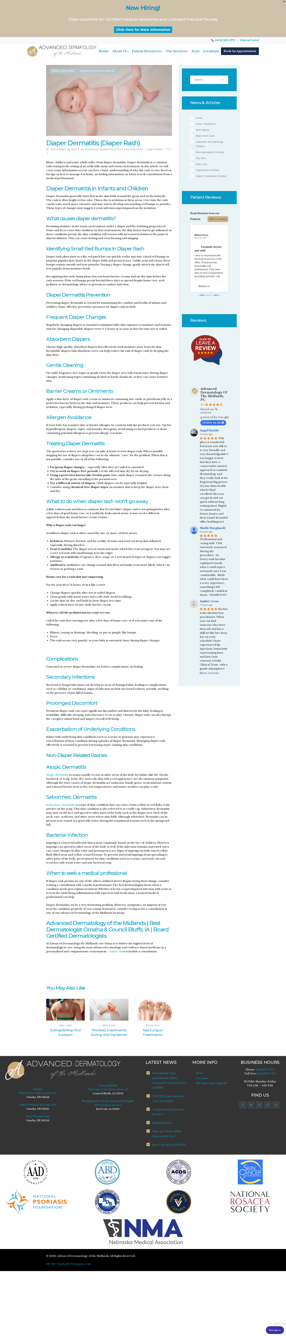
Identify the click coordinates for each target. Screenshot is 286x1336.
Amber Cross (209, 601)
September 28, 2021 (64, 149)
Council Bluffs (108, 1085)
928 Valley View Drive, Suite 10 (108, 1089)
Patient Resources (147, 51)
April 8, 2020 (109, 1026)
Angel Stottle (209, 430)
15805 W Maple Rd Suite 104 (38, 1104)
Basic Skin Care (63, 70)
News (199, 1073)
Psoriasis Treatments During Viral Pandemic (109, 1032)
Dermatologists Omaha (97, 70)
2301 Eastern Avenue (107, 1105)
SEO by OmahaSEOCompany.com (68, 1263)
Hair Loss (201, 164)
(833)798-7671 (267, 1073)
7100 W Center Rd (37, 1116)
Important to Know (207, 170)
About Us (120, 51)
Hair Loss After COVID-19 (169, 1144)
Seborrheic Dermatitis (60, 804)
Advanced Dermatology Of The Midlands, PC (213, 394)
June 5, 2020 (65, 1026)
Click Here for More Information (143, 30)
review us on (211, 422)
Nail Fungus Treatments (153, 1032)
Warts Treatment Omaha (211, 176)
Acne (195, 51)
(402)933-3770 (265, 1069)
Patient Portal (249, 40)
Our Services (177, 51)
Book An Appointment (240, 51)
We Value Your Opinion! (211, 1083)
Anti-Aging (202, 129)
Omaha (38, 1089)
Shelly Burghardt (212, 528)
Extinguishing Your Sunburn (65, 1032)
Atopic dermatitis (57, 774)
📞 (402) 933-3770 (223, 40)
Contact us (115, 951)
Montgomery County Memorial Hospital (108, 1101)
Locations (211, 51)
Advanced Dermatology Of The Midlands (114, 149)
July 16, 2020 (152, 1026)
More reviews (209, 673)
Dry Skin (201, 158)
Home (104, 51)
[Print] (50, 153)
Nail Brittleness (162, 1122)
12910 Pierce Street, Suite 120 (38, 1093)
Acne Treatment (206, 123)
